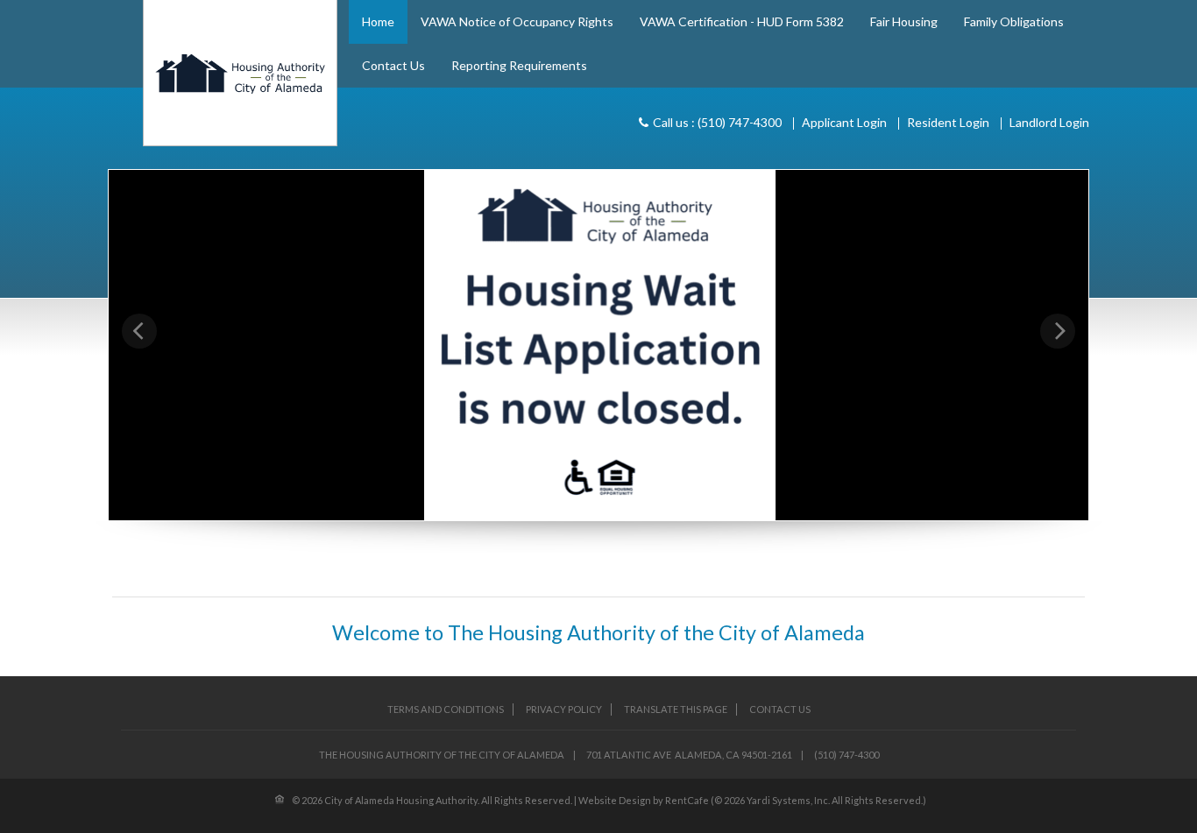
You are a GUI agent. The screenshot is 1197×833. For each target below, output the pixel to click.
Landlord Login (1049, 122)
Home (378, 21)
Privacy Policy (564, 709)
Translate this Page (675, 709)
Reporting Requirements (519, 65)
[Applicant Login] (844, 122)
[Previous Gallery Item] (139, 331)
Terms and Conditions (445, 709)
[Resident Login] (948, 122)
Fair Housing (904, 21)
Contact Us (393, 65)
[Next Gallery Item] (1057, 331)
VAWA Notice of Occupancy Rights (517, 21)
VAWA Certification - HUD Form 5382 (742, 21)
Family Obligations (1014, 21)
